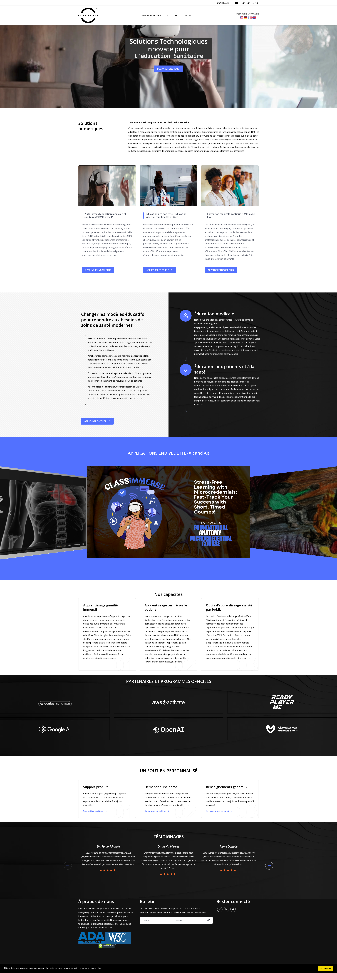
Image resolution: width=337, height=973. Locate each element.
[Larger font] (243, 3)
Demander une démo (156, 811)
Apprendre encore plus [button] (90, 968)
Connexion (253, 13)
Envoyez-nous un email (218, 811)
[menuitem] (151, 15)
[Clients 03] (55, 702)
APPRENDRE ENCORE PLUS (98, 270)
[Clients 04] (55, 729)
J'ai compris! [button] (325, 968)
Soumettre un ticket (94, 811)
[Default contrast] (231, 3)
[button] (11, 513)
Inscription (241, 13)
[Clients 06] (282, 702)
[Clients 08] (282, 729)
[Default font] (257, 3)
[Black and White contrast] (236, 3)
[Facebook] (219, 909)
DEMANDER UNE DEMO (168, 68)
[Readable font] (253, 3)
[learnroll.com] (88, 15)
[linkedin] (226, 909)
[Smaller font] (248, 3)
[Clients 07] (168, 702)
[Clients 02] (168, 729)
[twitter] (233, 909)
